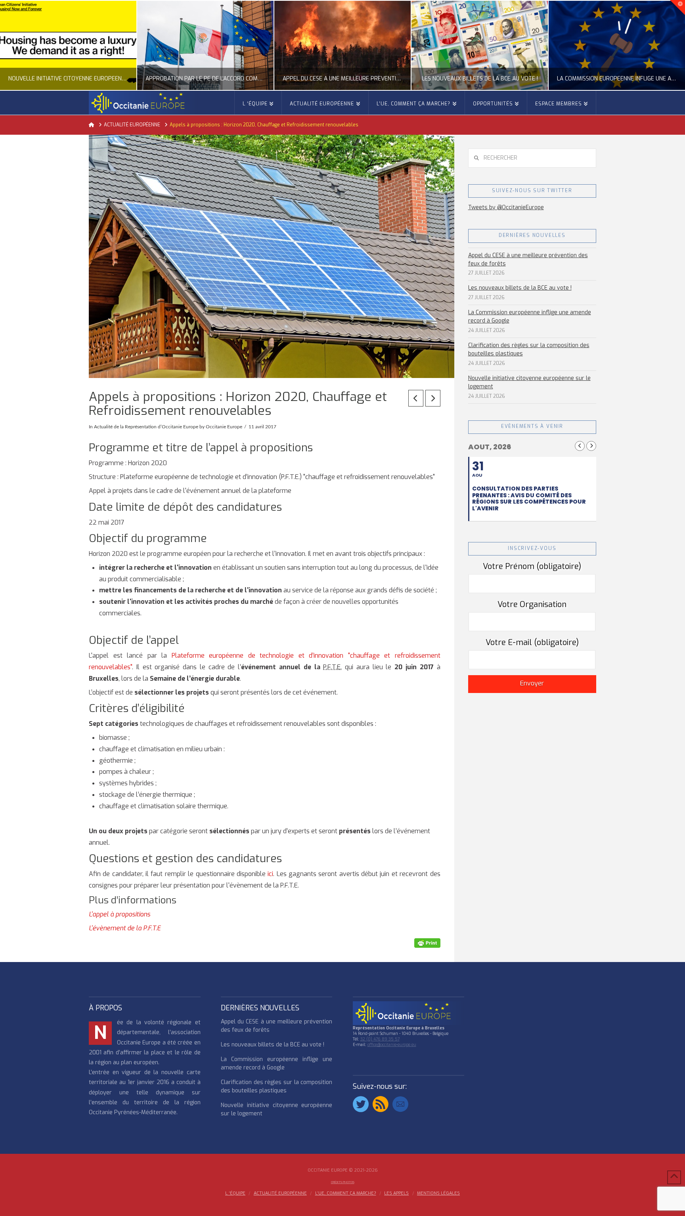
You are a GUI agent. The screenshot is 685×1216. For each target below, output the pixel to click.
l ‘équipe (235, 1193)
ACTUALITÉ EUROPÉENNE (280, 1193)
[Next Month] (591, 446)
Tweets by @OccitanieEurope (506, 207)
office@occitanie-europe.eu (391, 1044)
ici (270, 874)
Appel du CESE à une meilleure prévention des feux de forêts (528, 259)
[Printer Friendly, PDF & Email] (427, 943)
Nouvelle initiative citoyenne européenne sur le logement (529, 382)
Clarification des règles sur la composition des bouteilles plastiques (528, 349)
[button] (677, 7)
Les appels (396, 1193)
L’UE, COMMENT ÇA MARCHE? (345, 1193)
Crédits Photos (342, 1182)
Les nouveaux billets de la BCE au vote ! (520, 288)
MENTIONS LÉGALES (438, 1193)
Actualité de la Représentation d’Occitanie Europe (146, 426)
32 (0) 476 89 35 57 (380, 1039)
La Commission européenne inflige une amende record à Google (529, 317)
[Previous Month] (580, 446)
